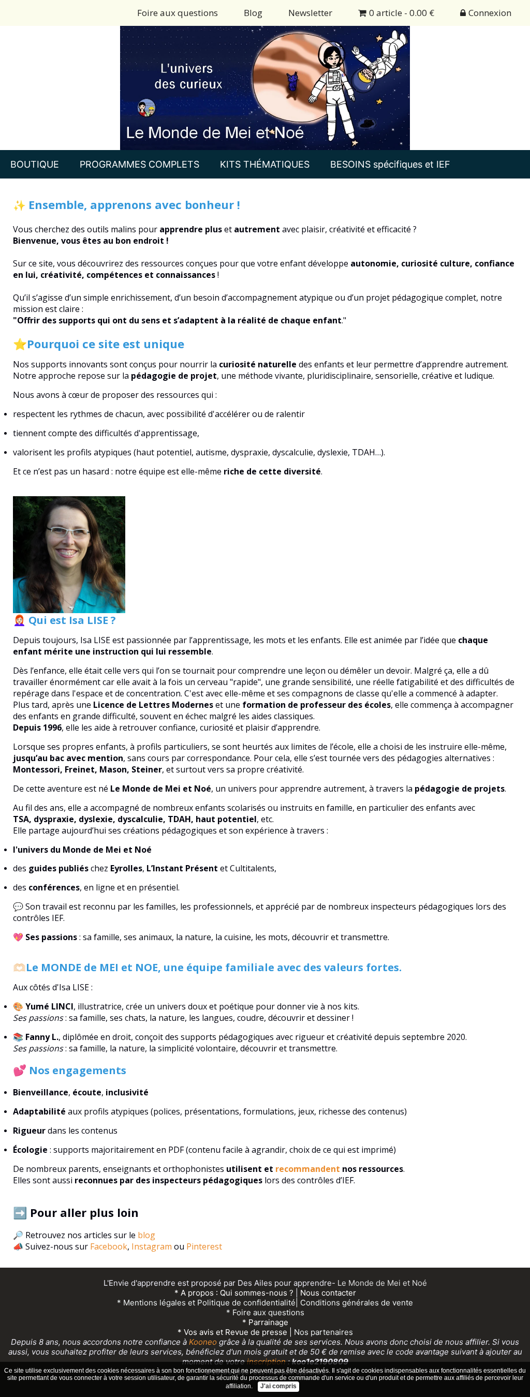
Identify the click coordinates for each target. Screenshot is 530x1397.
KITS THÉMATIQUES (265, 164)
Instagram (151, 1246)
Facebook (108, 1246)
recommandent (307, 1169)
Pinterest (204, 1246)
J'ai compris (278, 1386)
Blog (253, 13)
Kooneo (203, 1342)
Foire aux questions (177, 13)
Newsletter (310, 13)
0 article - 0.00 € (401, 13)
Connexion (489, 13)
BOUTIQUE (34, 164)
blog (146, 1235)
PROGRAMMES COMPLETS (139, 164)
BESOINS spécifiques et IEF (390, 164)
